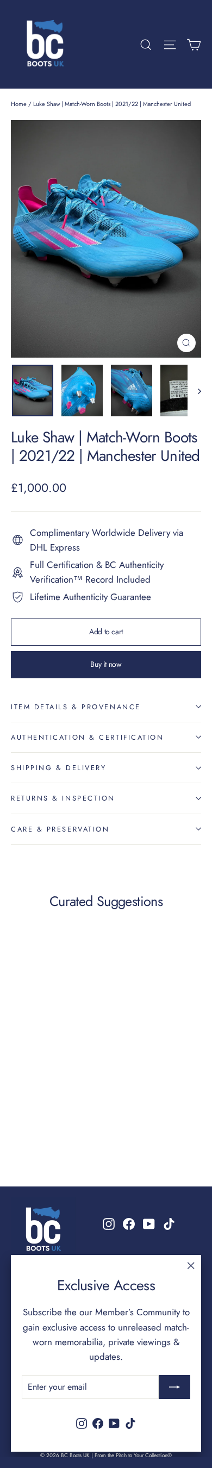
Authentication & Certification (87, 737)
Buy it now (106, 664)
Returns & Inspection (63, 798)
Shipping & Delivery (58, 768)
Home (19, 103)
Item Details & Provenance (76, 707)
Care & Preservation (60, 829)
